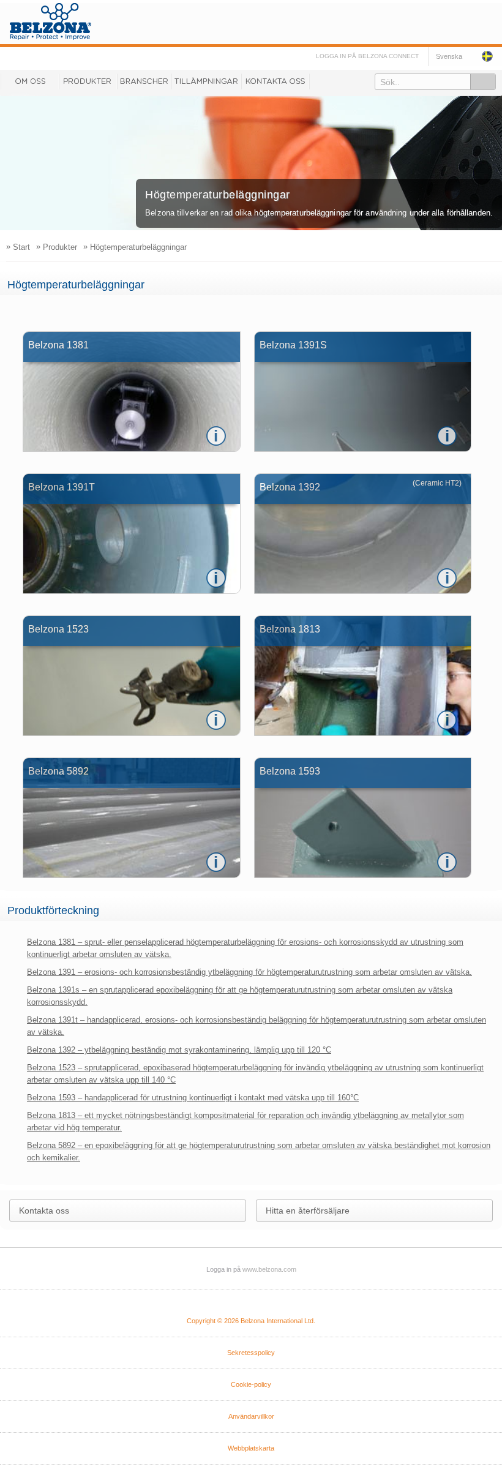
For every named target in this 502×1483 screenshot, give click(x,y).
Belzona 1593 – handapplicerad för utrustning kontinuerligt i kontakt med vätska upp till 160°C (193, 1097)
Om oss (29, 81)
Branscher (144, 81)
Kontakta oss (275, 81)
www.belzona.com (50, 21)
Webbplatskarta (251, 1448)
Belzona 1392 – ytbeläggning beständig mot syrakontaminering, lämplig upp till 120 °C (179, 1049)
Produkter (88, 81)
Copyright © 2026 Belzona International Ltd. (251, 1320)
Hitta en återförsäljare (308, 1210)
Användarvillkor (251, 1416)
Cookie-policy (251, 1384)
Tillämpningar (206, 81)
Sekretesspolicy (251, 1352)
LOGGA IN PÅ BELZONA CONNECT (367, 56)
